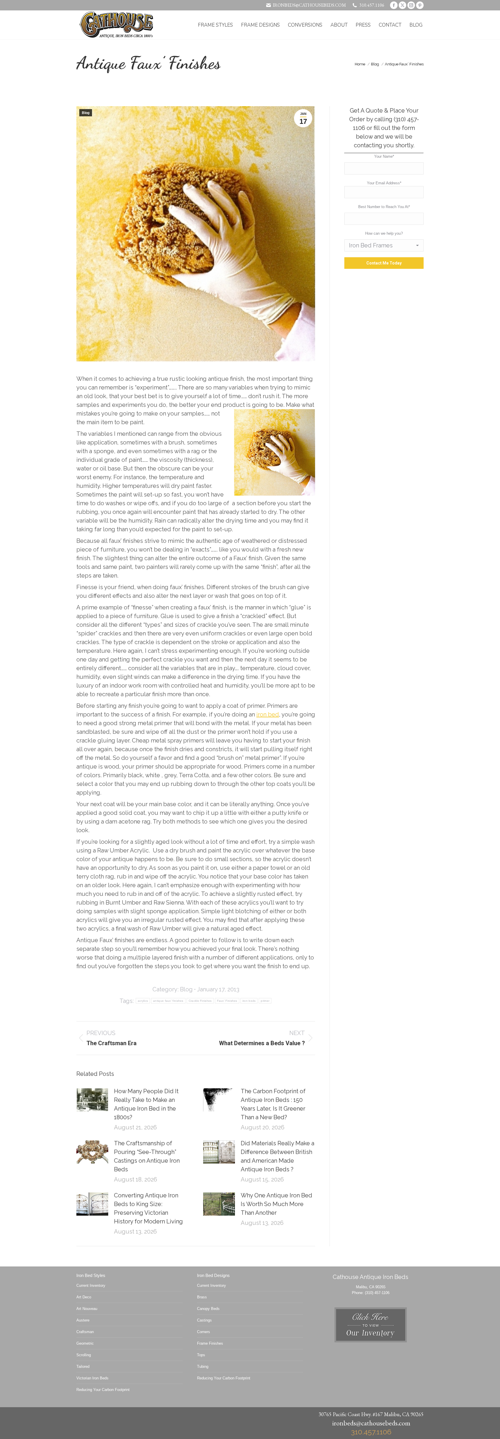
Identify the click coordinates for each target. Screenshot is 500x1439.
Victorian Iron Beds (92, 1378)
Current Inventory (90, 1285)
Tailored (82, 1366)
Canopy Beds (208, 1308)
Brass (202, 1297)
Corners (203, 1332)
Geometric (85, 1343)
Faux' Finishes (227, 1000)
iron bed (267, 714)
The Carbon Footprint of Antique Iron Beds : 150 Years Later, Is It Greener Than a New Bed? (273, 1104)
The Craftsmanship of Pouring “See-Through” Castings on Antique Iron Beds (147, 1156)
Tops (201, 1355)
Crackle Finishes (200, 1000)
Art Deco (83, 1297)
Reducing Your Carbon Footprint (103, 1389)
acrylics (143, 1000)
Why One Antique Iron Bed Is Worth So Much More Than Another (276, 1204)
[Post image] (92, 1099)
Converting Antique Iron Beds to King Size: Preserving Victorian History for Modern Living (148, 1208)
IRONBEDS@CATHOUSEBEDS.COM (309, 5)
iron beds (249, 1000)
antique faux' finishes (168, 1000)
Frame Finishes (210, 1343)
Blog (85, 113)
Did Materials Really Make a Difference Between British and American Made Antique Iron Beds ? (277, 1156)
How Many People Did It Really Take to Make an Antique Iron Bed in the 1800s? (146, 1104)
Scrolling (83, 1355)
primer (265, 1000)
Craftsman (85, 1332)
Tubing (202, 1366)
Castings (204, 1320)
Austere (82, 1320)
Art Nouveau (86, 1308)
